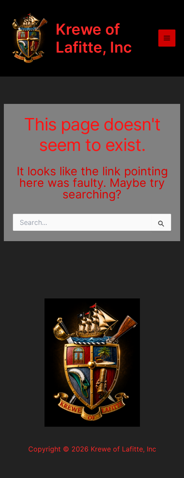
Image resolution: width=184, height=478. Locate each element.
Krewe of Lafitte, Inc (94, 38)
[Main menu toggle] (166, 38)
